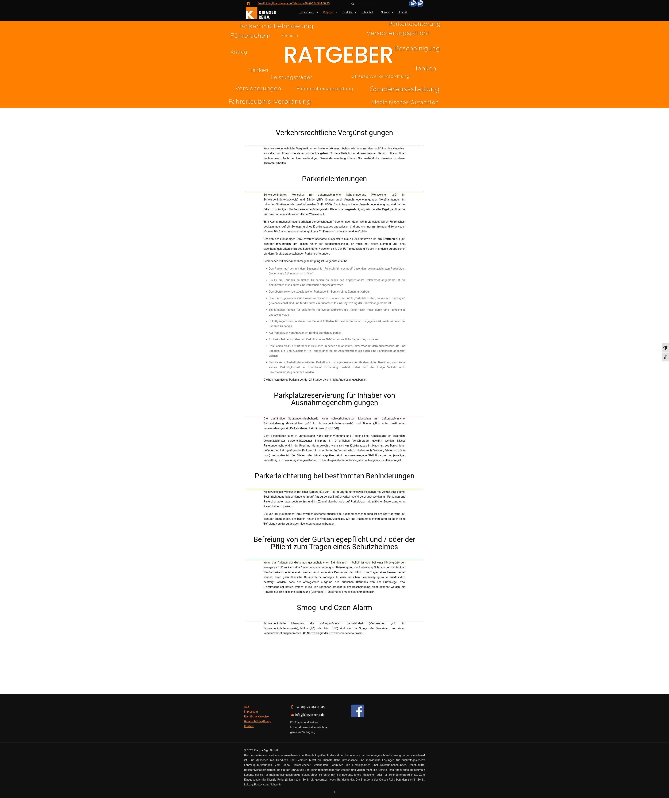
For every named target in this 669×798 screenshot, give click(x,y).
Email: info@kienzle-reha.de (275, 3)
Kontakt (249, 726)
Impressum (251, 711)
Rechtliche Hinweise (256, 716)
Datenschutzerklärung (257, 721)
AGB (246, 706)
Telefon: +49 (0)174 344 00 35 (311, 3)
